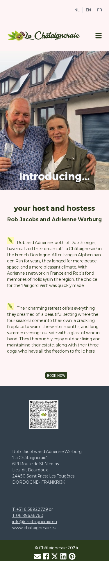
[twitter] (54, 556)
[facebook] (45, 556)
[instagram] (63, 556)
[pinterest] (72, 556)
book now (56, 375)
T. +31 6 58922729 (30, 509)
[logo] (44, 35)
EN (88, 10)
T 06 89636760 (27, 515)
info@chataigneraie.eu (34, 521)
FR (99, 10)
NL (77, 10)
